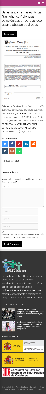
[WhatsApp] (19, 151)
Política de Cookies (34, 389)
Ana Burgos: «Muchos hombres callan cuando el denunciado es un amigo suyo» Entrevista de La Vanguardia (30, 325)
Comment (6, 186)
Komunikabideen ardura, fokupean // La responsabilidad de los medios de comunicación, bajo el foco (30, 312)
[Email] (12, 151)
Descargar (9, 34)
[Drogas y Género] (3, 2)
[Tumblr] (5, 151)
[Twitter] (5, 144)
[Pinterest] (19, 144)
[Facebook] (12, 144)
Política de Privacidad (17, 389)
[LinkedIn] (26, 144)
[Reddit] (33, 144)
